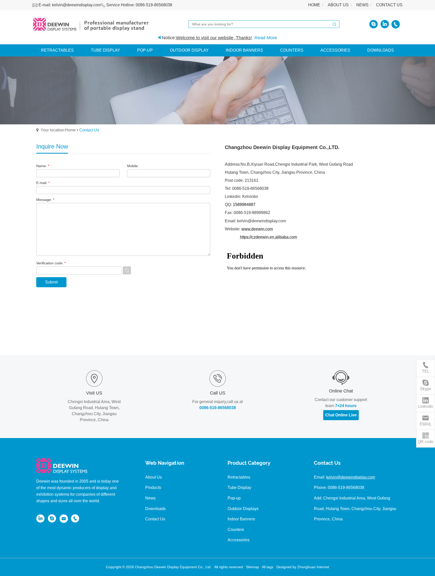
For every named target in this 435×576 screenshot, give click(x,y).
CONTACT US (389, 5)
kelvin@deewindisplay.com (350, 477)
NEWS (362, 5)
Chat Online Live (341, 415)
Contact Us (327, 463)
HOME (314, 5)
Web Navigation (164, 463)
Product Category (249, 463)
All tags (267, 567)
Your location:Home (58, 130)
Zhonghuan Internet (313, 567)
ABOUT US (338, 5)
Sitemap (252, 567)
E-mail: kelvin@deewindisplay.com (69, 5)
